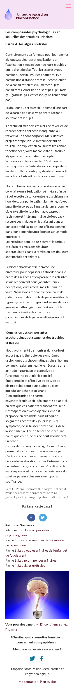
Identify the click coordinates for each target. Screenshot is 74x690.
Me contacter (28, 682)
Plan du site (48, 682)
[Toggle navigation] (68, 6)
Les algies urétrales (31, 565)
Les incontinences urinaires (37, 560)
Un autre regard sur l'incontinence (32, 16)
